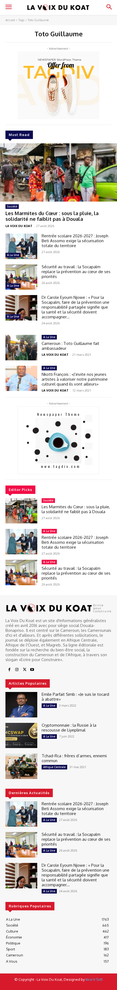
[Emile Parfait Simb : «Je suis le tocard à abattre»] (21, 704)
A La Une (13, 255)
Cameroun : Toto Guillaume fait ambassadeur (70, 346)
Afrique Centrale (54, 767)
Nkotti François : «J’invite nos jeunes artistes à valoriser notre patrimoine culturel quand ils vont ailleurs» (75, 379)
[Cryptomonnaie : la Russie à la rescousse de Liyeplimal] (21, 735)
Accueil (10, 20)
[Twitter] (24, 670)
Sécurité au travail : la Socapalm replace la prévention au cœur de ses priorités (76, 271)
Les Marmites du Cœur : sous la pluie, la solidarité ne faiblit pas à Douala (51, 216)
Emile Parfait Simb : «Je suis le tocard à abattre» (75, 697)
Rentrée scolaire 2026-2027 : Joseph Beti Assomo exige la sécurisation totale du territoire (75, 240)
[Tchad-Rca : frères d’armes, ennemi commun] (21, 766)
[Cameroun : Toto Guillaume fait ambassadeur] (21, 347)
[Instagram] (17, 670)
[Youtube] (32, 670)
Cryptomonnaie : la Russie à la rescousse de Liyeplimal (69, 728)
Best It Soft (94, 979)
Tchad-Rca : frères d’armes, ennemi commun (74, 758)
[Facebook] (9, 670)
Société (12, 206)
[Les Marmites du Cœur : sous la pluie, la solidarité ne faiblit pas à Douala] (58, 172)
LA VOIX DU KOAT (18, 226)
